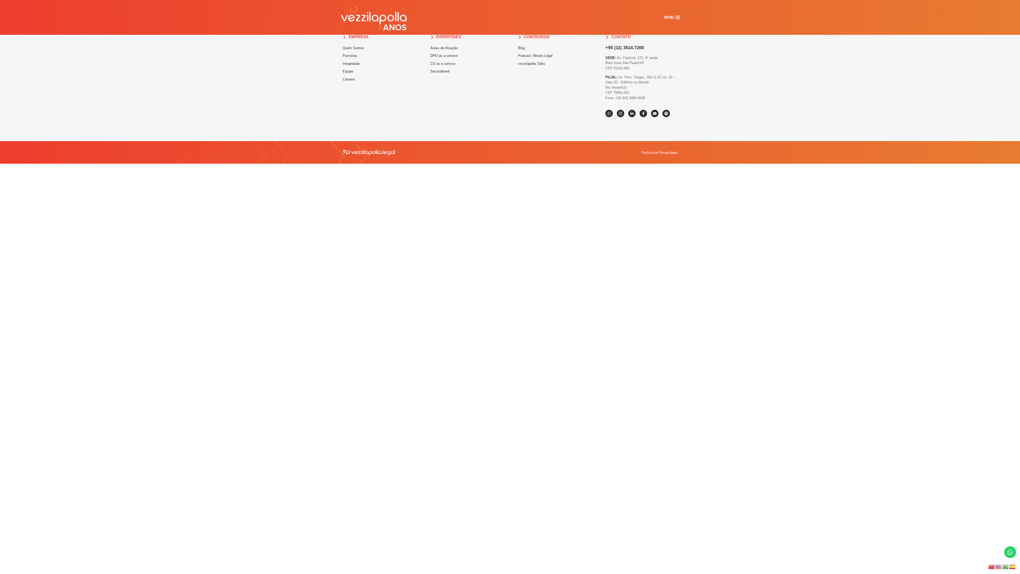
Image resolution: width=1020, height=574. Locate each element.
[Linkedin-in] (632, 113)
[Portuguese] (1005, 566)
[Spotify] (666, 113)
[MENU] (677, 17)
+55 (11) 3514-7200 (624, 47)
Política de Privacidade (659, 153)
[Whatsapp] (609, 113)
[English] (998, 566)
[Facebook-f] (643, 113)
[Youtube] (654, 113)
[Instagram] (620, 113)
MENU (669, 17)
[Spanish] (1012, 566)
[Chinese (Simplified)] (991, 566)
